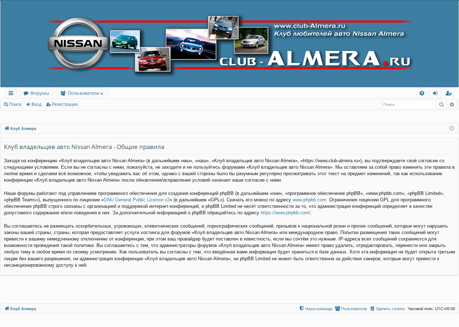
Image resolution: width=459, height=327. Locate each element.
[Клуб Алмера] (229, 44)
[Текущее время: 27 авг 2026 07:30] (451, 129)
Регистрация (65, 104)
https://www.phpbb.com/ (286, 212)
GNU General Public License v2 (137, 199)
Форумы (39, 93)
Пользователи (83, 93)
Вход (37, 104)
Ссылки (12, 94)
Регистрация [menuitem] (450, 94)
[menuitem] (421, 93)
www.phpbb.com (309, 199)
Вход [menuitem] (436, 94)
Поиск (15, 104)
